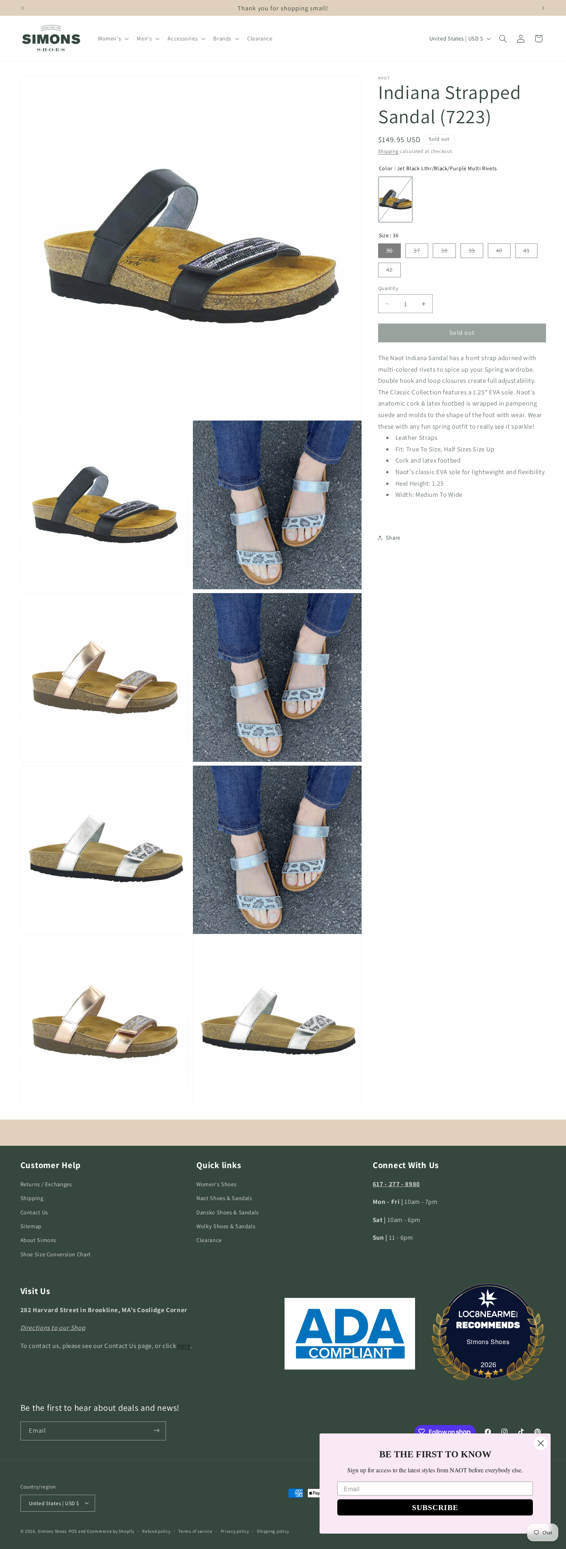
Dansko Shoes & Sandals (227, 1212)
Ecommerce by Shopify (110, 1531)
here (184, 1345)
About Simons (38, 1240)
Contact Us (34, 1212)
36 (389, 250)
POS (73, 1531)
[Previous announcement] (22, 8)
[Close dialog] (541, 1443)
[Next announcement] (543, 8)
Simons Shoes (488, 1341)
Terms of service (195, 1531)
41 (526, 250)
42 (389, 270)
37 (417, 250)
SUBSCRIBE (435, 1507)
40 (499, 250)
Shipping (388, 151)
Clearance (209, 1240)
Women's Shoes (216, 1184)
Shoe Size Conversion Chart (55, 1254)
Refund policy (156, 1531)
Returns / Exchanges (46, 1184)
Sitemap (31, 1226)
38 (444, 250)
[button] (112, 38)
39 (472, 250)
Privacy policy (235, 1531)
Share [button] (393, 537)
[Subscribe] (156, 1430)
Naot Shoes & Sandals (224, 1198)
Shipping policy (273, 1531)
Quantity (388, 288)
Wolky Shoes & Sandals (225, 1226)
